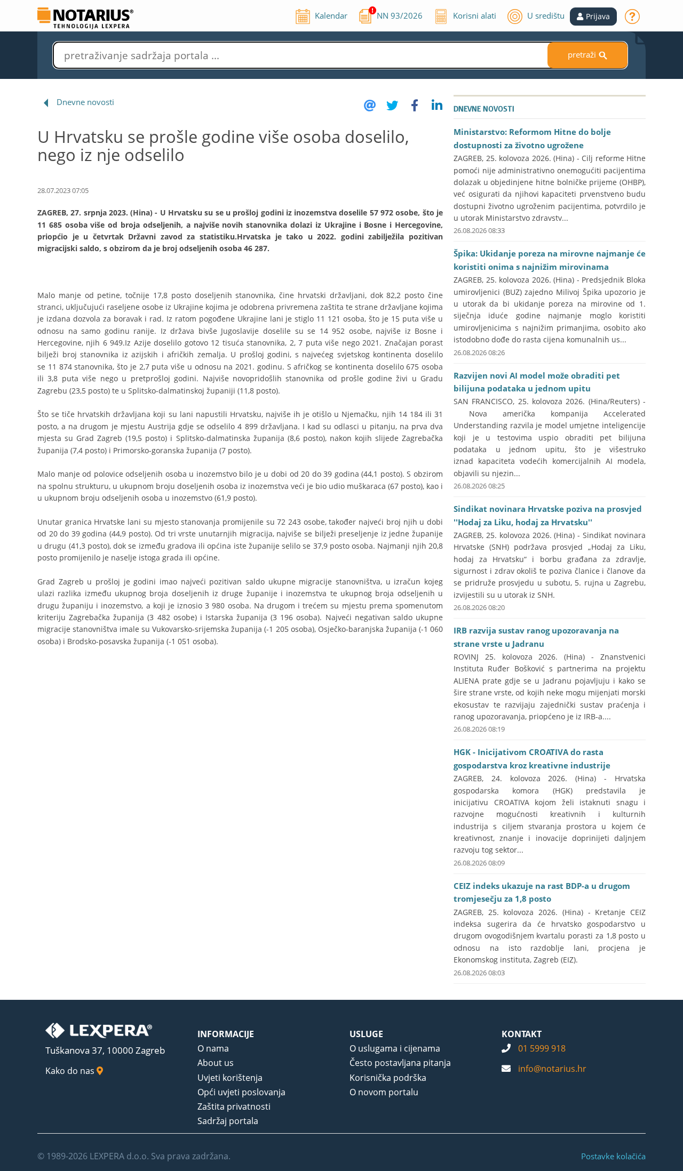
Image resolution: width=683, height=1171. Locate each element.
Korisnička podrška (388, 1078)
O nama (213, 1048)
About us (215, 1063)
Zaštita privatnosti (234, 1106)
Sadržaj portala (227, 1121)
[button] (593, 16)
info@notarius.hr (552, 1068)
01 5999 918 (542, 1048)
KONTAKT (522, 1034)
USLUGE (366, 1034)
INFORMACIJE (225, 1034)
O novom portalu (384, 1092)
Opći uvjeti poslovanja (241, 1092)
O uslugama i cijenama (395, 1048)
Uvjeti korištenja (230, 1078)
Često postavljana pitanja (400, 1063)
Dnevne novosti (85, 102)
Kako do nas (71, 1071)
